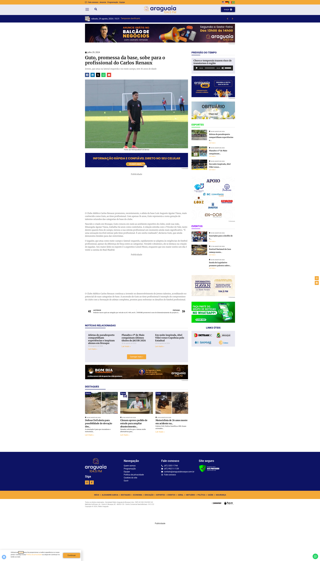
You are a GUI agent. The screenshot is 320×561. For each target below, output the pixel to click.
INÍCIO (96, 495)
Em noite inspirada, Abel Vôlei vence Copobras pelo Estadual (169, 338)
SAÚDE (210, 495)
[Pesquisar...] (95, 9)
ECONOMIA (137, 495)
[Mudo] (223, 68)
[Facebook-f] (92, 482)
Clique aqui (213, 114)
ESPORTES (160, 495)
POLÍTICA (201, 495)
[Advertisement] (136, 193)
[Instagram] (87, 482)
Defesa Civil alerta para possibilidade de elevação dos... (98, 423)
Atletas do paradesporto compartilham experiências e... (221, 137)
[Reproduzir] (197, 68)
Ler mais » (92, 349)
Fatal (158, 393)
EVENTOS (171, 495)
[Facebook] (317, 283)
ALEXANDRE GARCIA (110, 495)
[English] (223, 2)
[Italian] (230, 2)
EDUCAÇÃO (149, 495)
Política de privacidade (34, 554)
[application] (213, 68)
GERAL (180, 495)
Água (123, 393)
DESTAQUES (126, 495)
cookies (21, 552)
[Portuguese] (233, 2)
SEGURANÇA (221, 495)
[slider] (228, 68)
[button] (87, 75)
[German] (226, 2)
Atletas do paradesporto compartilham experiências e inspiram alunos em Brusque (101, 339)
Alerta (88, 393)
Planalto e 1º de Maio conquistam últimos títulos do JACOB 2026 (134, 338)
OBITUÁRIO (190, 495)
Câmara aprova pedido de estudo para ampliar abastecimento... (133, 423)
